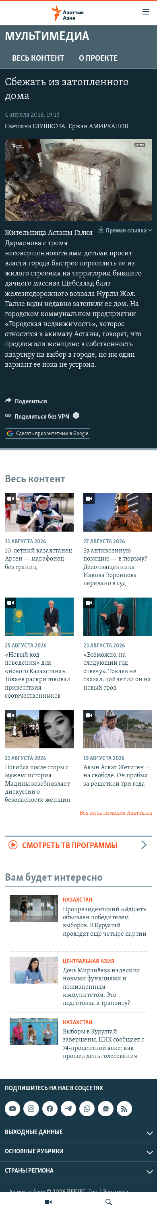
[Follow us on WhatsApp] (87, 1108)
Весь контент (38, 59)
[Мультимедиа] (48, 1202)
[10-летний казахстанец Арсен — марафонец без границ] (39, 512)
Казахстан (77, 900)
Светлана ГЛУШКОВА (35, 126)
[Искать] (109, 1202)
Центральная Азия (89, 962)
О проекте (98, 59)
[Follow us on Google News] (105, 1108)
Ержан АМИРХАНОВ (98, 126)
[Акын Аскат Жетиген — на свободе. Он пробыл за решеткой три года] (117, 729)
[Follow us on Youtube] (12, 1108)
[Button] (26, 403)
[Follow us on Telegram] (68, 1108)
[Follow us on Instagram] (31, 1108)
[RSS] (124, 1108)
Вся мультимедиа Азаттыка (116, 813)
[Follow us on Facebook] (50, 1108)
